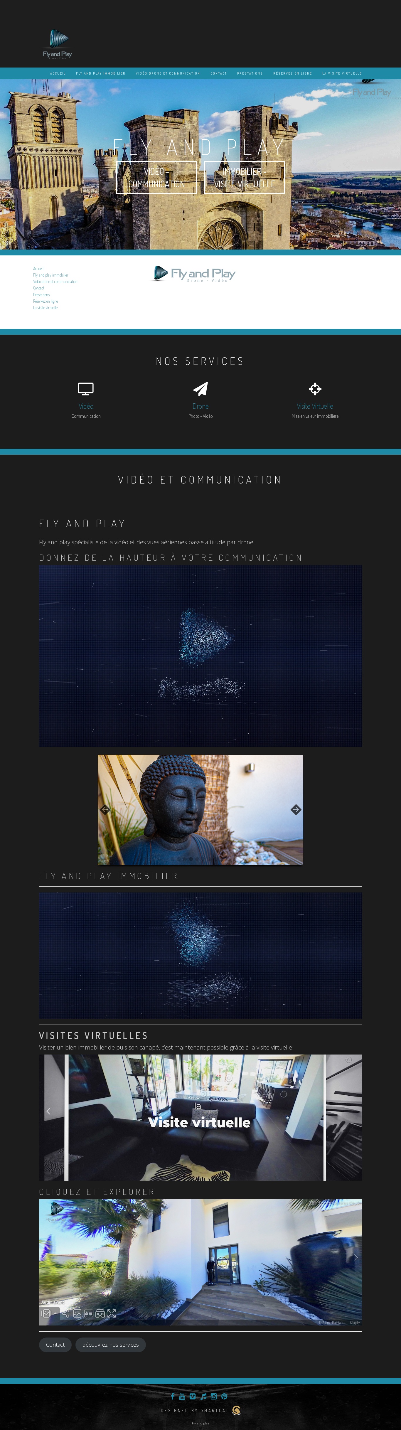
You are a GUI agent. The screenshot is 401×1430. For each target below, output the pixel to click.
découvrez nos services (110, 1344)
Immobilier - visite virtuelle (244, 177)
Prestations (250, 73)
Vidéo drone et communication (168, 73)
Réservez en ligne (292, 73)
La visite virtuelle (342, 73)
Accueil (58, 73)
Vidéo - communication (156, 177)
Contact (218, 73)
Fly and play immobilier (101, 73)
